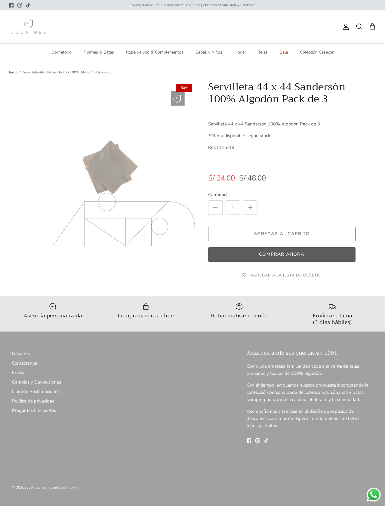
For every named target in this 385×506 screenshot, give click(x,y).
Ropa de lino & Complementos (154, 52)
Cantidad (217, 195)
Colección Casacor (317, 52)
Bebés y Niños (209, 52)
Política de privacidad (33, 401)
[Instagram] (19, 5)
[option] (112, 163)
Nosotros (21, 353)
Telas (263, 52)
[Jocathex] (28, 26)
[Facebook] (11, 5)
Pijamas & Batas (99, 52)
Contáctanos (24, 363)
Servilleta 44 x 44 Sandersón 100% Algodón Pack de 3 (67, 72)
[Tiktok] (28, 5)
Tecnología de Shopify (59, 487)
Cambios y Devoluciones (36, 382)
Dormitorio (61, 52)
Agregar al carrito (282, 234)
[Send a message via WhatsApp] (373, 494)
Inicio (13, 72)
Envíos (18, 372)
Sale (284, 52)
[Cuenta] (345, 26)
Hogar (240, 52)
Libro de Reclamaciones (36, 391)
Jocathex (32, 487)
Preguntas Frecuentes (34, 410)
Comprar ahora (281, 254)
